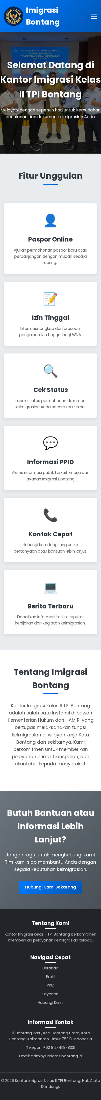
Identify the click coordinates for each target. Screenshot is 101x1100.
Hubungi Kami (50, 1002)
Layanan (50, 994)
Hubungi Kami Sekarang (50, 887)
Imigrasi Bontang (43, 16)
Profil (50, 976)
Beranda (50, 968)
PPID (50, 985)
